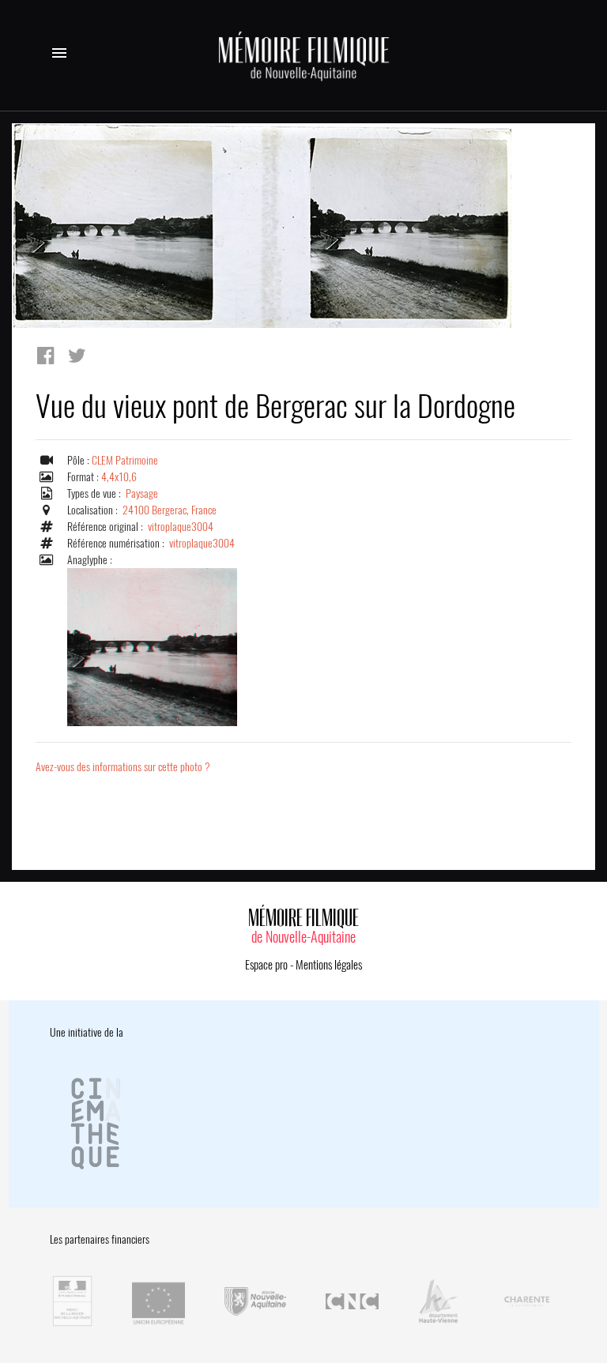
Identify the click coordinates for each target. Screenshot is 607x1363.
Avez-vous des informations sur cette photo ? (123, 766)
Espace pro (266, 965)
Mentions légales (329, 965)
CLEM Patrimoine (125, 460)
